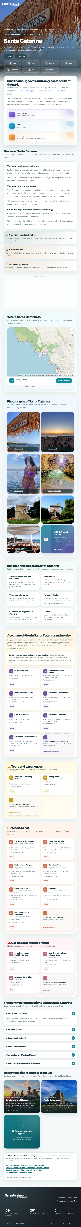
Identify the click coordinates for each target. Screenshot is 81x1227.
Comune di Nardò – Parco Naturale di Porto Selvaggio (25, 1165)
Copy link (22, 56)
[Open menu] (77, 4)
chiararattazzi (18, 449)
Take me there (65, 380)
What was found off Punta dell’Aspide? (21, 1055)
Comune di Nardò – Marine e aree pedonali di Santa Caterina (27, 1167)
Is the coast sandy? (14, 1030)
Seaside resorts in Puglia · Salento (28, 29)
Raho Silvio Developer (53, 1224)
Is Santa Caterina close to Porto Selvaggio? (23, 1063)
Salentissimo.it (9, 29)
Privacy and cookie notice (67, 1201)
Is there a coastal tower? (16, 1046)
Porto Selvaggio (26, 91)
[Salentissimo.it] (11, 4)
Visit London (73, 1224)
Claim (12, 684)
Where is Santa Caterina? (16, 1013)
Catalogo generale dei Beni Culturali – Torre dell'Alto (24, 1170)
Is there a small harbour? (16, 1038)
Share (10, 56)
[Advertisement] (40, 292)
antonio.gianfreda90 (54, 491)
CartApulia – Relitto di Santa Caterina (19, 1172)
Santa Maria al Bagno (56, 91)
